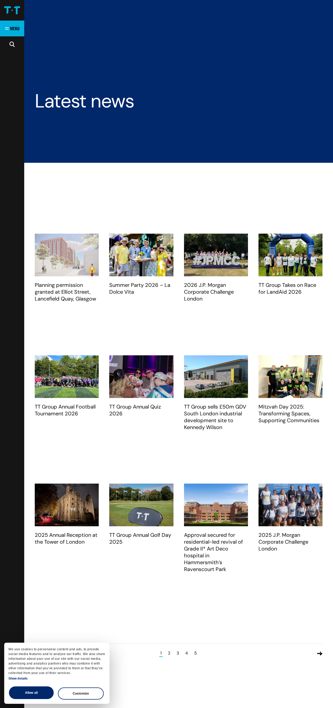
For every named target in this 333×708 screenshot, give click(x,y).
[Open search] (12, 44)
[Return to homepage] (12, 10)
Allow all (31, 693)
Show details (18, 678)
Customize (81, 693)
